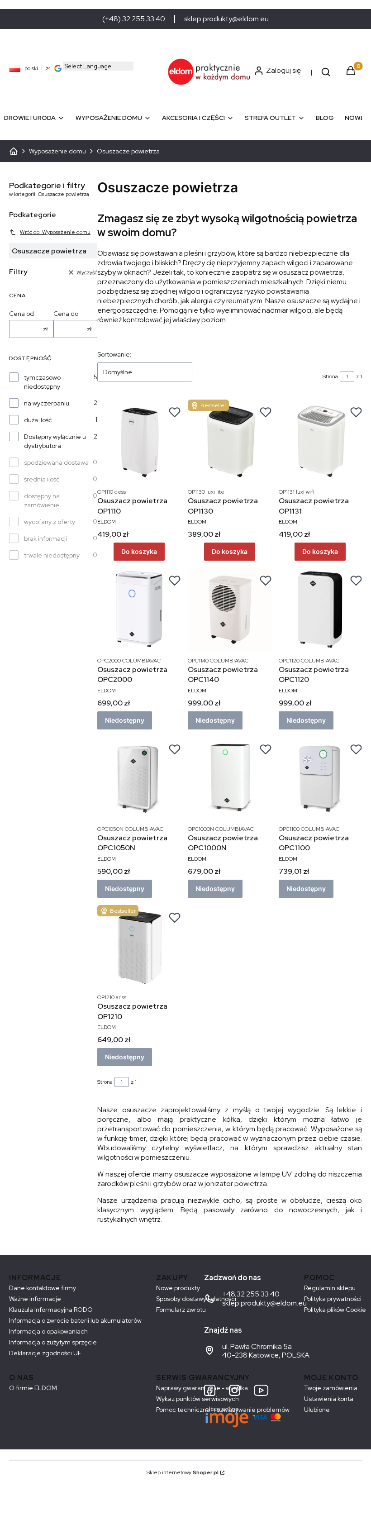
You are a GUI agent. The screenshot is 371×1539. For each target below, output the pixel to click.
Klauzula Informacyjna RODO (51, 1310)
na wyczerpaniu (46, 403)
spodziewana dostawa (56, 462)
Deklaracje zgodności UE (45, 1353)
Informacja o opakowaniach (48, 1331)
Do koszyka (139, 551)
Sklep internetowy (183, 1472)
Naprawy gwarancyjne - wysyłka (202, 1388)
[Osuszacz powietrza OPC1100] (320, 778)
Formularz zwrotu (181, 1310)
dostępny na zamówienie (42, 500)
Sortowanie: (114, 354)
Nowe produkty (178, 1288)
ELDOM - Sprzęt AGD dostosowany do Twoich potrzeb (13, 151)
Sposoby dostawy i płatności (196, 1299)
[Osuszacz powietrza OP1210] (139, 946)
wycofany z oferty (49, 522)
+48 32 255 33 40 (251, 1294)
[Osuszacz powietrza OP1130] (229, 441)
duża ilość (38, 420)
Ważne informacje (35, 1299)
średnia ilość (41, 479)
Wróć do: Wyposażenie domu (55, 232)
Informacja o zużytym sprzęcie (53, 1342)
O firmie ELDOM (33, 1388)
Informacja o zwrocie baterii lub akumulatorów (75, 1320)
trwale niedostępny (52, 555)
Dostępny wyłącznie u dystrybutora (55, 441)
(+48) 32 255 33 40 (133, 19)
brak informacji (45, 538)
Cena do (65, 314)
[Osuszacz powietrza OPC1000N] (229, 778)
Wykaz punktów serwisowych (197, 1399)
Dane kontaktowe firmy (42, 1288)
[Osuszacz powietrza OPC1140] (229, 609)
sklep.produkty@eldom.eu (226, 19)
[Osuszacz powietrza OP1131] (320, 441)
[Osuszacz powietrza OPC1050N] (139, 778)
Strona (330, 376)
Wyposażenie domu (57, 151)
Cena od (21, 314)
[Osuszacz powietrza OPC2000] (139, 609)
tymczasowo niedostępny (42, 382)
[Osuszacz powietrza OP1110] (139, 441)
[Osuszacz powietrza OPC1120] (320, 609)
